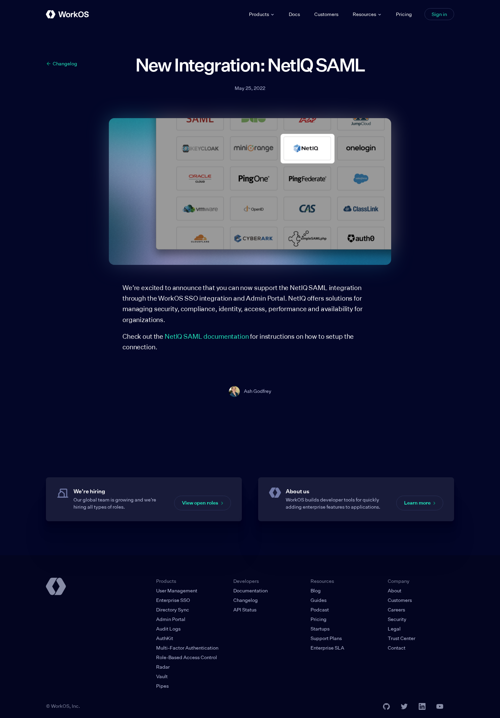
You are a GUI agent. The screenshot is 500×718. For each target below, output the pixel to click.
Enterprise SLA (327, 648)
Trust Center (401, 638)
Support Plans (326, 638)
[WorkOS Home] (67, 14)
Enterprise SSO (173, 600)
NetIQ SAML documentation (207, 336)
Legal (394, 629)
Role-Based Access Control (186, 657)
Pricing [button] (404, 14)
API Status (244, 609)
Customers (400, 600)
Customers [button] (326, 14)
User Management (176, 590)
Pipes (162, 686)
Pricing (319, 619)
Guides (319, 600)
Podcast (320, 609)
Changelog (245, 600)
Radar (163, 667)
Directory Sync (172, 609)
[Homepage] (56, 586)
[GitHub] (386, 706)
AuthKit (164, 638)
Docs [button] (294, 14)
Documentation (250, 590)
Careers (396, 609)
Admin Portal (170, 619)
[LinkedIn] (422, 706)
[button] (262, 14)
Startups (320, 629)
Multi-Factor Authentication (187, 648)
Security (397, 619)
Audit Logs (168, 629)
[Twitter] (404, 706)
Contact (396, 648)
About (394, 590)
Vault (162, 676)
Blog (316, 590)
